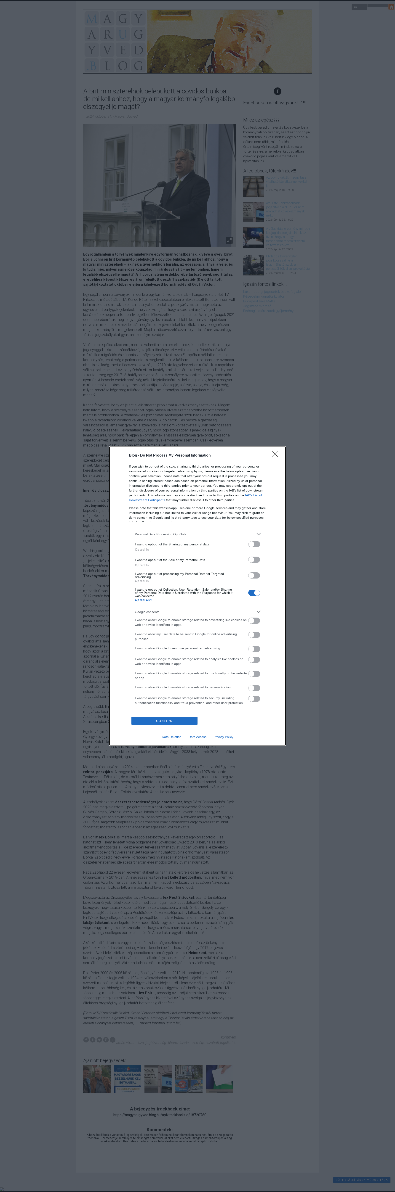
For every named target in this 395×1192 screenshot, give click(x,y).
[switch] (254, 544)
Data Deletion (171, 737)
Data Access (197, 737)
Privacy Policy (223, 737)
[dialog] (197, 596)
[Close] (276, 455)
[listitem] (197, 534)
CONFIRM (164, 721)
